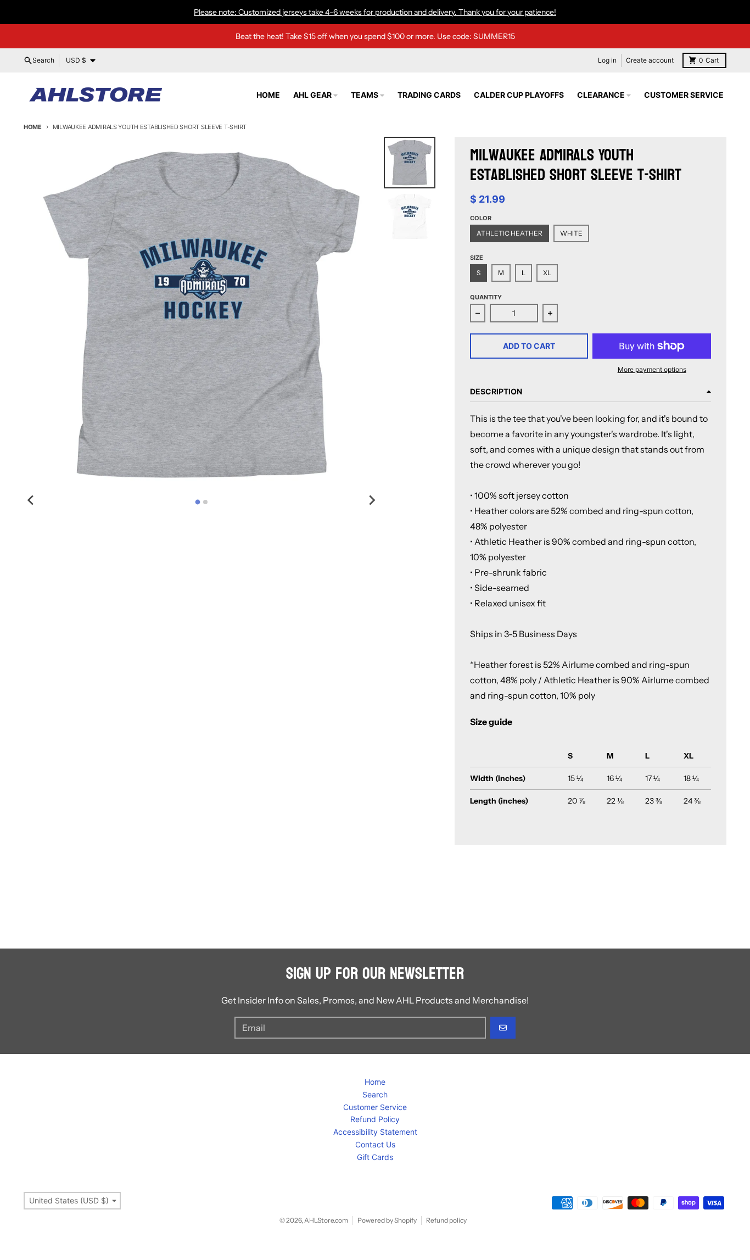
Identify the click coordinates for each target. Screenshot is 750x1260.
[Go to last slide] (31, 500)
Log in (607, 60)
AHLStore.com (326, 1220)
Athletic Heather (509, 233)
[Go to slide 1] (197, 501)
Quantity (486, 297)
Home (33, 127)
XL (547, 273)
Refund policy (446, 1220)
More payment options (652, 369)
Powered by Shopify (387, 1220)
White (571, 233)
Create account (650, 60)
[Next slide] (371, 500)
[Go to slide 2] (205, 502)
